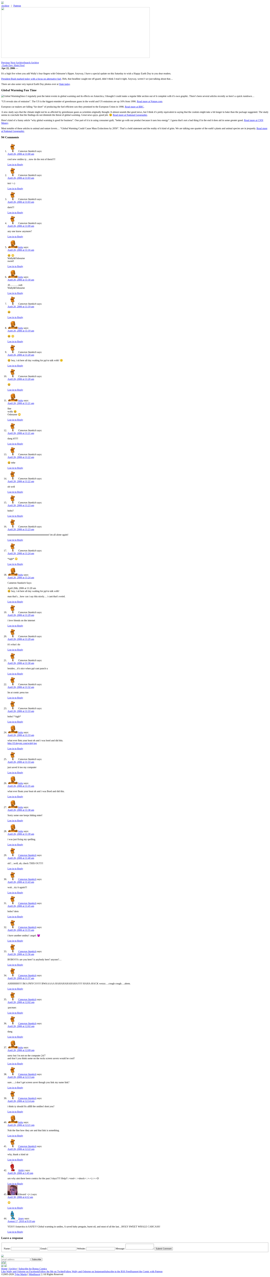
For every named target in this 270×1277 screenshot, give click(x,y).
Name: (7, 1248)
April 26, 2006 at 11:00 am (21, 154)
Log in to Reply (15, 164)
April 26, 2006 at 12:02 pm (21, 1002)
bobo (20, 247)
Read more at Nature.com (149, 101)
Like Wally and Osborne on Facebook (20, 1271)
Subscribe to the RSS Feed (117, 1271)
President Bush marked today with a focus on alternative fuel (31, 78)
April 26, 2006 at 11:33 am (21, 711)
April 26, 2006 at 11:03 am (21, 178)
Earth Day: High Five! (13, 65)
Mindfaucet (34, 1274)
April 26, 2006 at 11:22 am (21, 457)
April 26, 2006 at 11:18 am (21, 279)
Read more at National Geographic (130, 115)
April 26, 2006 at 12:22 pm (21, 1149)
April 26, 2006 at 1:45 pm (20, 1173)
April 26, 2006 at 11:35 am (21, 786)
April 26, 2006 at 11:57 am (21, 978)
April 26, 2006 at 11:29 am (21, 615)
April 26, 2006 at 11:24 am (21, 553)
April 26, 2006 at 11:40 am (21, 858)
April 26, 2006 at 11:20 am (21, 355)
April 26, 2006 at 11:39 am (21, 834)
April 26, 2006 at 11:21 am (21, 403)
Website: (81, 1248)
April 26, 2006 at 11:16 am (21, 250)
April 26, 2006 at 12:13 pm (21, 1077)
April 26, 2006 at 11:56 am (21, 954)
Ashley (21, 1170)
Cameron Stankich (27, 855)
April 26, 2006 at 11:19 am (21, 306)
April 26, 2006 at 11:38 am (21, 810)
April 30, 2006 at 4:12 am (20, 1197)
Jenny (21, 1218)
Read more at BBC (134, 106)
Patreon (17, 5)
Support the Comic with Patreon (146, 1271)
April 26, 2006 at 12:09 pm (21, 1050)
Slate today (64, 84)
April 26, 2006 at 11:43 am (21, 882)
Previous (5, 62)
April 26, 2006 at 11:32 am (21, 687)
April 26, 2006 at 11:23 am (21, 505)
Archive (5, 5)
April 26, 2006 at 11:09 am (21, 226)
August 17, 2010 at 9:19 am (21, 1221)
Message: (120, 1248)
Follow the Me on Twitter (51, 1271)
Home (4, 1268)
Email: (43, 1248)
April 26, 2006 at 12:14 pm (21, 1101)
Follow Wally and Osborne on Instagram (84, 1271)
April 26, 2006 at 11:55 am (21, 930)
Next (12, 62)
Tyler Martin (21, 1274)
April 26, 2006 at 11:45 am (21, 906)
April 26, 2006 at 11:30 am (21, 663)
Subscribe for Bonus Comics (33, 1268)
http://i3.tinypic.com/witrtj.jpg (22, 743)
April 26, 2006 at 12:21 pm (21, 1125)
